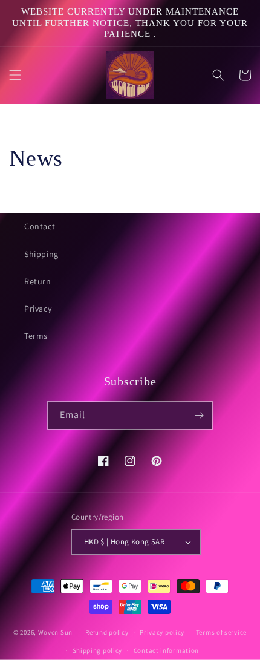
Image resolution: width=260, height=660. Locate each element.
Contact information (166, 650)
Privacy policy (162, 632)
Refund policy (106, 632)
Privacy (37, 308)
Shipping (41, 254)
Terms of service (221, 632)
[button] (15, 75)
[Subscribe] (199, 415)
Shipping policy (98, 650)
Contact (39, 226)
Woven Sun (55, 631)
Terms (36, 335)
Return (37, 281)
